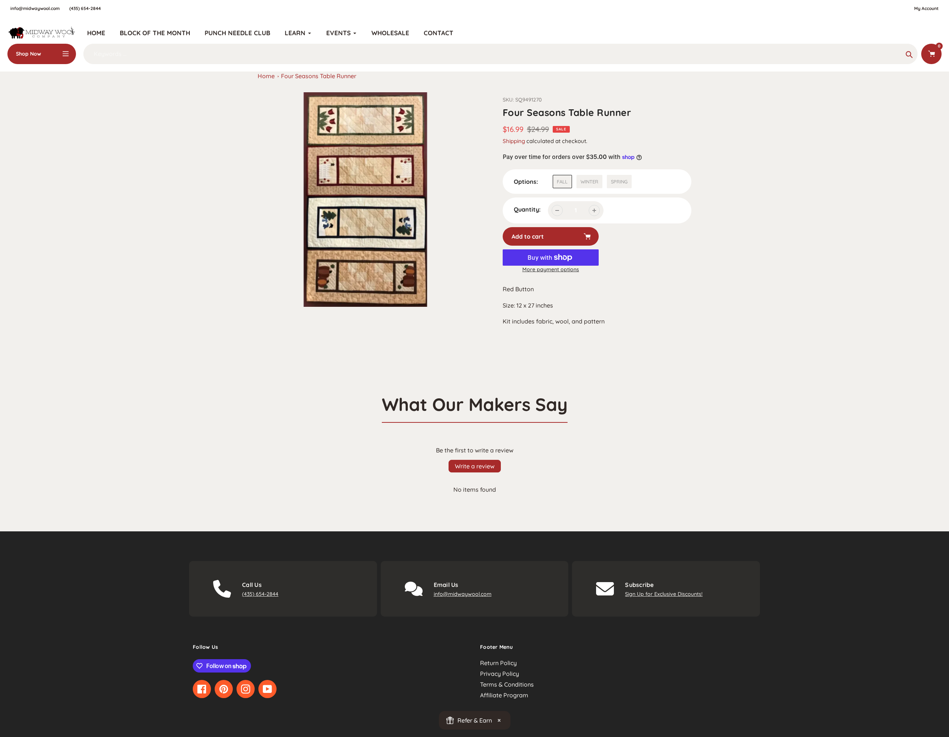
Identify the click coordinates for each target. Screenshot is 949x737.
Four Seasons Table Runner (318, 76)
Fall (562, 182)
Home (266, 76)
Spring (619, 182)
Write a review (475, 466)
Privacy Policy (499, 673)
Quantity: (527, 209)
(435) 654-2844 (85, 8)
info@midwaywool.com (35, 8)
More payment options (550, 269)
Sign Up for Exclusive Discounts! (663, 594)
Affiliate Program (504, 695)
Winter (589, 182)
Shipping (514, 141)
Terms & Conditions (507, 684)
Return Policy (498, 663)
